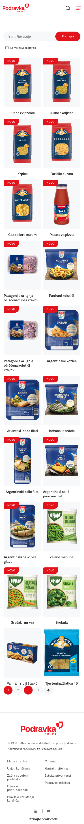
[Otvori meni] (78, 8)
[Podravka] (16, 11)
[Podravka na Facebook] (42, 811)
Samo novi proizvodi (23, 48)
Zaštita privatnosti (58, 775)
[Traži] (68, 8)
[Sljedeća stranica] (48, 690)
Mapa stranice (17, 761)
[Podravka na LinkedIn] (35, 811)
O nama (50, 761)
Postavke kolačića (57, 782)
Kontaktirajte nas (57, 768)
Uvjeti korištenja (18, 768)
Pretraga (68, 36)
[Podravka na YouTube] (48, 811)
